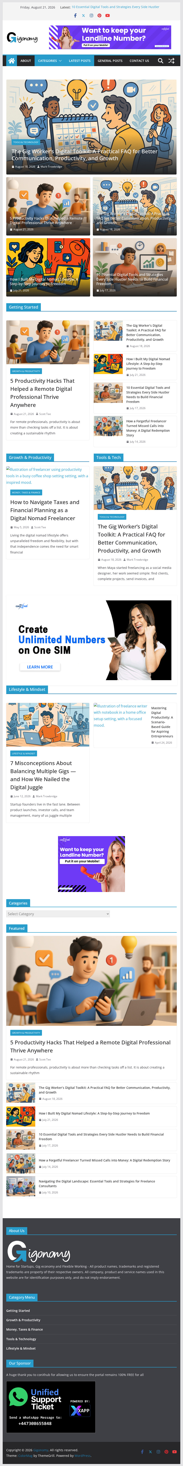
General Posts (110, 61)
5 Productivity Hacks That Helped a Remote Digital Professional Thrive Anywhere (46, 220)
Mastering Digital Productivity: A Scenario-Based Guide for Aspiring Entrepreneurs (162, 722)
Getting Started (23, 142)
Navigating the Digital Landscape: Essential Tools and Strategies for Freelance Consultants (97, 1183)
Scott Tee (45, 414)
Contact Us (139, 61)
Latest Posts (80, 61)
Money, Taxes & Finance (26, 492)
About (26, 61)
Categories (47, 61)
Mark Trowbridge (47, 166)
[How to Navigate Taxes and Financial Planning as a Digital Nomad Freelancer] (47, 476)
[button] (59, 61)
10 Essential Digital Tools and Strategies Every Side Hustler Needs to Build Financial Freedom (115, 9)
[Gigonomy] (11, 60)
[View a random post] (171, 60)
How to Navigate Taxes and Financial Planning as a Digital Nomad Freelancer (44, 510)
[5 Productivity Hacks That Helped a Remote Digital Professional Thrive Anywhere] (48, 206)
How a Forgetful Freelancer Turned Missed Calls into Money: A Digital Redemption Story (148, 428)
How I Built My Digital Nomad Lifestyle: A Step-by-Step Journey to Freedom (90, 154)
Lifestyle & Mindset (23, 753)
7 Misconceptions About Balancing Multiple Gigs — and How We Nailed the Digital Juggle (43, 775)
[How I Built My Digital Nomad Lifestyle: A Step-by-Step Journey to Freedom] (91, 82)
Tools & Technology (112, 516)
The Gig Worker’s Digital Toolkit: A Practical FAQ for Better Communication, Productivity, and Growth (134, 218)
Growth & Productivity (26, 371)
